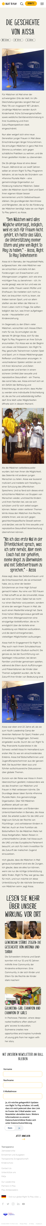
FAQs (3, 1176)
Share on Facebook (6, 40)
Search (22, 3)
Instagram (13, 1204)
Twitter (8, 1204)
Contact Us (6, 1168)
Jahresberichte (8, 1151)
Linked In (18, 1204)
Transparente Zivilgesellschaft (14, 1159)
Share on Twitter (18, 40)
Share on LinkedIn (30, 40)
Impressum (39, 1224)
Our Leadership (8, 1182)
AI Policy (31, 1224)
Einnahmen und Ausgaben (13, 1155)
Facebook (2, 1204)
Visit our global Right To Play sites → (25, 1197)
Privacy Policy (23, 1224)
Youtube (23, 1204)
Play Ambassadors (9, 1190)
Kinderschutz (7, 1163)
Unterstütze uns (8, 1172)
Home (9, 3)
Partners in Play (8, 1186)
